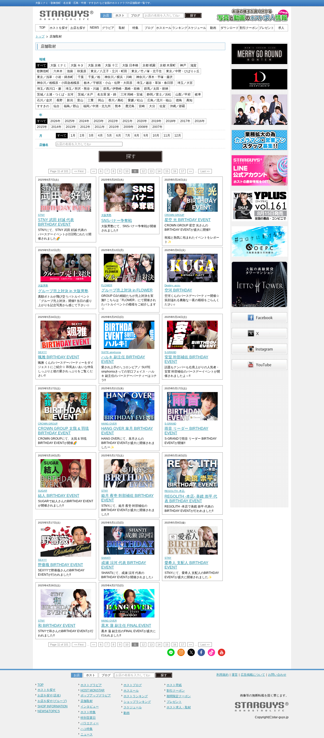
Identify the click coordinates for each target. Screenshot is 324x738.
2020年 (142, 121)
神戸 (183, 65)
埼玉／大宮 (185, 83)
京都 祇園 (149, 65)
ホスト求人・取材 (179, 707)
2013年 (71, 127)
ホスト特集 (88, 712)
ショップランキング (137, 702)
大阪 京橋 (94, 65)
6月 (118, 135)
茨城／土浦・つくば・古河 (55, 94)
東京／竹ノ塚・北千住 (146, 71)
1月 (73, 135)
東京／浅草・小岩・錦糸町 (55, 77)
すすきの (43, 106)
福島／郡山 (71, 106)
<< (93, 171)
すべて (41, 65)
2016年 (200, 121)
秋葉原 (81, 71)
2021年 (128, 121)
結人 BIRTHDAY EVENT (58, 495)
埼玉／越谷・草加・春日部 (155, 83)
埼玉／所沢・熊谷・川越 (82, 88)
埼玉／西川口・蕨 (49, 88)
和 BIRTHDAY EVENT (56, 625)
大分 (152, 106)
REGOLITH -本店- (175, 491)
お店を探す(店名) (49, 695)
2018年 (171, 121)
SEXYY (42, 352)
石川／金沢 (44, 100)
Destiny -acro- (172, 285)
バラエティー (89, 723)
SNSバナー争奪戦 (116, 220)
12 (143, 171)
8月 (136, 135)
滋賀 (193, 65)
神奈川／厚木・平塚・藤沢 (154, 77)
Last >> (205, 171)
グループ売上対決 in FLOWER (127, 290)
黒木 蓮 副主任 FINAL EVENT (126, 625)
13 (151, 171)
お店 (106, 15)
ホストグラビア (91, 685)
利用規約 (222, 674)
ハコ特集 (86, 729)
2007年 (157, 127)
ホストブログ (133, 685)
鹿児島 (129, 106)
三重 (91, 100)
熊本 (118, 106)
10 (126, 171)
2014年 (56, 127)
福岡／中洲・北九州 (97, 106)
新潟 (70, 100)
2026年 (55, 121)
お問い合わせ (277, 674)
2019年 (156, 121)
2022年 (113, 121)
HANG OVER (109, 423)
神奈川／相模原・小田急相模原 (58, 83)
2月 (82, 135)
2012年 (85, 127)
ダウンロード (229, 28)
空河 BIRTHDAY (178, 290)
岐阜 (198, 94)
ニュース (86, 734)
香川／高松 (116, 100)
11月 (167, 135)
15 (166, 171)
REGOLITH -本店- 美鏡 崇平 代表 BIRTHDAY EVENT (191, 498)
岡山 (101, 100)
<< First (78, 171)
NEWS (94, 27)
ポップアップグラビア (95, 695)
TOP (42, 27)
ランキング (179, 28)
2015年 (42, 127)
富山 (80, 100)
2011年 (100, 127)
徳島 (179, 100)
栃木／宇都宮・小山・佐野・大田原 (108, 83)
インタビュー (89, 706)
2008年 (143, 127)
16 (174, 171)
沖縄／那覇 (177, 106)
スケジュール (197, 28)
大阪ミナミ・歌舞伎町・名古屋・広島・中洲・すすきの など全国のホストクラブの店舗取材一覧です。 (94, 3)
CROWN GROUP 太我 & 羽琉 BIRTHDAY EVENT (63, 430)
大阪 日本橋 (130, 65)
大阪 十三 (111, 65)
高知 (189, 100)
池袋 (70, 71)
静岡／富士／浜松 (159, 94)
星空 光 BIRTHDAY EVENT (188, 220)
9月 (146, 135)
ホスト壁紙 (174, 685)
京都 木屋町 (168, 65)
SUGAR (42, 490)
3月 (91, 135)
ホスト (120, 15)
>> (190, 171)
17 (182, 171)
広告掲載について (253, 674)
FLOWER (106, 285)
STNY (41, 214)
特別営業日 (88, 718)
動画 (213, 28)
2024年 (84, 121)
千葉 (81, 77)
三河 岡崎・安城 (131, 94)
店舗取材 (86, 701)
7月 (127, 135)
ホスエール (163, 28)
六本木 (58, 71)
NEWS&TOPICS (48, 711)
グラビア (108, 28)
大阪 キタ (77, 65)
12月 (177, 135)
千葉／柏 (94, 77)
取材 (122, 28)
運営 (235, 674)
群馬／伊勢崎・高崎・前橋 (121, 88)
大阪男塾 (106, 215)
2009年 (129, 127)
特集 (135, 28)
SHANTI (106, 557)
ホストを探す (59, 28)
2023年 (99, 121)
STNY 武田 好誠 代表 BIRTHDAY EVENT (56, 222)
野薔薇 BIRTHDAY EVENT (60, 564)
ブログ (135, 15)
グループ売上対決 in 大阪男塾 (63, 291)
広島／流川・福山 (159, 100)
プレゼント (266, 28)
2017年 (185, 121)
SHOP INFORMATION (52, 706)
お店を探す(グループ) (52, 701)
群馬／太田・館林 (156, 88)
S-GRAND (170, 352)
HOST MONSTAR (92, 690)
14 (158, 171)
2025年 (70, 121)
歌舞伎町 (43, 71)
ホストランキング (136, 696)
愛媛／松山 (135, 100)
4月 (100, 135)
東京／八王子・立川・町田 (109, 71)
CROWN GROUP (174, 214)
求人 (281, 28)
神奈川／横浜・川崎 (118, 77)
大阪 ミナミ (58, 65)
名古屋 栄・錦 (106, 94)
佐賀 (162, 106)
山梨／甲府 (183, 94)
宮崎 (142, 106)
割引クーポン (249, 28)
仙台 (56, 106)
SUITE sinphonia (111, 352)
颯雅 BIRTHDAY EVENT (58, 357)
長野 (59, 100)
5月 (109, 135)
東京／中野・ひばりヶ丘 (182, 71)
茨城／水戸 (85, 94)
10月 (156, 135)
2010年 (114, 127)
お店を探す (78, 28)
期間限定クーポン (179, 696)
